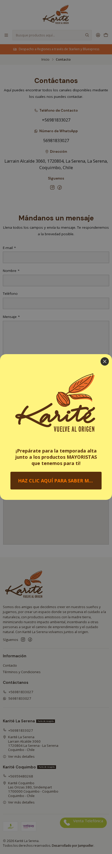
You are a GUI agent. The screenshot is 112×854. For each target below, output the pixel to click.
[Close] (105, 361)
